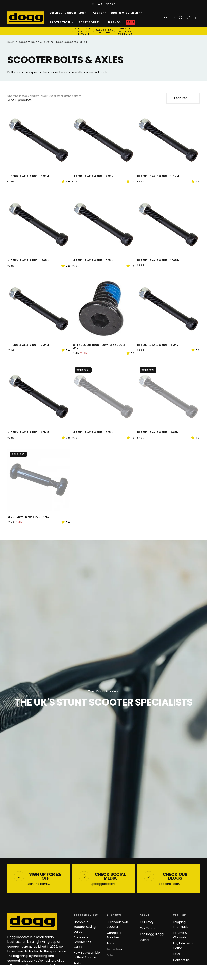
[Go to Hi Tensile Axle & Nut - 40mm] (38, 396)
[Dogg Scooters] (32, 921)
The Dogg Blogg (152, 934)
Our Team (147, 928)
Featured (180, 98)
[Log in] (188, 17)
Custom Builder (124, 13)
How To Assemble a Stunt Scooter (87, 955)
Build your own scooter (117, 924)
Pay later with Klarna (183, 945)
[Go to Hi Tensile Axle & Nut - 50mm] (103, 224)
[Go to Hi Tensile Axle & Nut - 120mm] (38, 224)
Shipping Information (181, 924)
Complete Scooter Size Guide (82, 942)
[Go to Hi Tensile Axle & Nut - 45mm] (168, 308)
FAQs (177, 954)
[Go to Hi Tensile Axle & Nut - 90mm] (168, 396)
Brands (114, 22)
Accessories (89, 22)
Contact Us (181, 960)
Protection (60, 22)
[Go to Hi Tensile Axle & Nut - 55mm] (38, 308)
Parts (97, 13)
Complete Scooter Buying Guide (85, 926)
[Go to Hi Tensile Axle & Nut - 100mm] (168, 224)
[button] (180, 17)
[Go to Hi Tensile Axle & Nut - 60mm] (38, 140)
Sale (110, 955)
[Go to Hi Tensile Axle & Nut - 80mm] (103, 396)
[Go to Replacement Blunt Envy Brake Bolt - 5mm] (103, 308)
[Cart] (197, 17)
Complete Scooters (67, 13)
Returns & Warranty (180, 935)
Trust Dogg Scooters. (103, 691)
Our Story (146, 922)
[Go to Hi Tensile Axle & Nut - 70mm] (103, 140)
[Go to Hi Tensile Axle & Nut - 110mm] (168, 140)
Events (144, 940)
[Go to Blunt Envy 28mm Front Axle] (38, 480)
